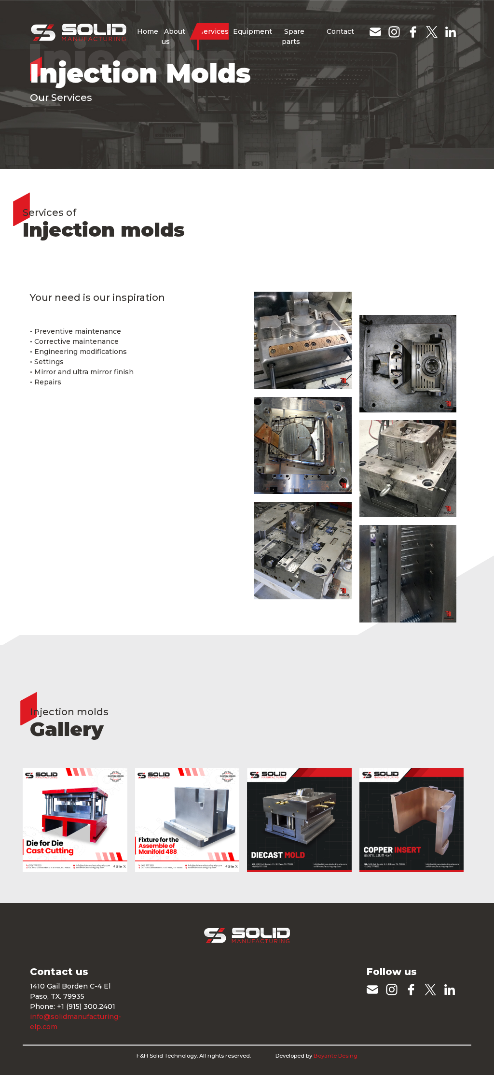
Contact (340, 31)
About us (173, 36)
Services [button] (214, 31)
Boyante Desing (335, 1055)
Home (146, 36)
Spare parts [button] (293, 36)
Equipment (252, 31)
